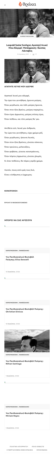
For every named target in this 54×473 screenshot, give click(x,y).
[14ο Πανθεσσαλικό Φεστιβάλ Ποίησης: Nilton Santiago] (27, 346)
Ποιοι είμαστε (38, 446)
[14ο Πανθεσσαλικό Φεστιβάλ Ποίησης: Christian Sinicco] (27, 294)
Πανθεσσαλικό (24, 250)
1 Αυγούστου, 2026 (12, 376)
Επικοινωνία (42, 450)
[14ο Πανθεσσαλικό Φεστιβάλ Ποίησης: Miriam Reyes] (27, 398)
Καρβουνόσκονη (27, 36)
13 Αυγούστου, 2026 (13, 272)
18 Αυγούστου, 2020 (23, 54)
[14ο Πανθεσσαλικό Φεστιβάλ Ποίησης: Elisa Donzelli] (27, 242)
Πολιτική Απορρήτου (19, 446)
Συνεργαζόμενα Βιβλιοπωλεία (20, 450)
